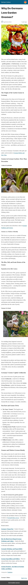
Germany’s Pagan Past (7, 529)
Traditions (9, 572)
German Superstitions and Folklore (10, 559)
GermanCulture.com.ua (13, 518)
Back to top (24, 578)
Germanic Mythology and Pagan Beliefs (11, 549)
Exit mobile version (14, 583)
